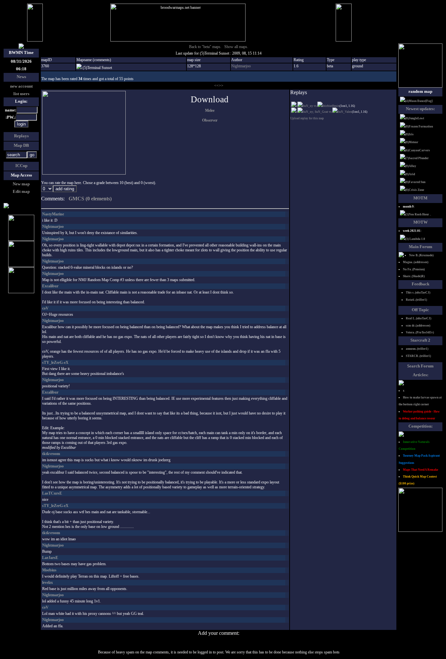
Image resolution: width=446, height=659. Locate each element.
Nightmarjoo (241, 66)
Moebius (49, 570)
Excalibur (50, 286)
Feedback (420, 283)
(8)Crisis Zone (414, 190)
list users (21, 93)
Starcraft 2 (420, 340)
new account (21, 86)
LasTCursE (52, 493)
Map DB (21, 145)
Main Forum (420, 246)
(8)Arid (410, 174)
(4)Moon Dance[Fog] (419, 101)
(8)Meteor (411, 142)
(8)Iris (409, 134)
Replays (21, 135)
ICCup (21, 165)
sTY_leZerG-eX (55, 362)
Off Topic (420, 309)
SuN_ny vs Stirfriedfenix (321, 106)
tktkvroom (51, 453)
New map (21, 183)
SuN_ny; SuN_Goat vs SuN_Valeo (327, 111)
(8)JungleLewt (414, 118)
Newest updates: (420, 108)
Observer (209, 120)
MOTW (420, 222)
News (21, 76)
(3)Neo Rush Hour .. (418, 214)
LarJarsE (50, 557)
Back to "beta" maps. (205, 46)
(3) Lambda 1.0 (415, 239)
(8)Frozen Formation (419, 126)
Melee (210, 110)
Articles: (420, 374)
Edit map (21, 191)
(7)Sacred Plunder (417, 158)
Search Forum (420, 365)
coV (45, 308)
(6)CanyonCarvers (417, 150)
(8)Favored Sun (415, 182)
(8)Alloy (410, 166)
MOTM (420, 197)
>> (221, 85)
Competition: (420, 426)
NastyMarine (53, 214)
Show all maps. (236, 46)
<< (216, 85)
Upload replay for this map (307, 118)
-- (293, 106)
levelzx (47, 582)
